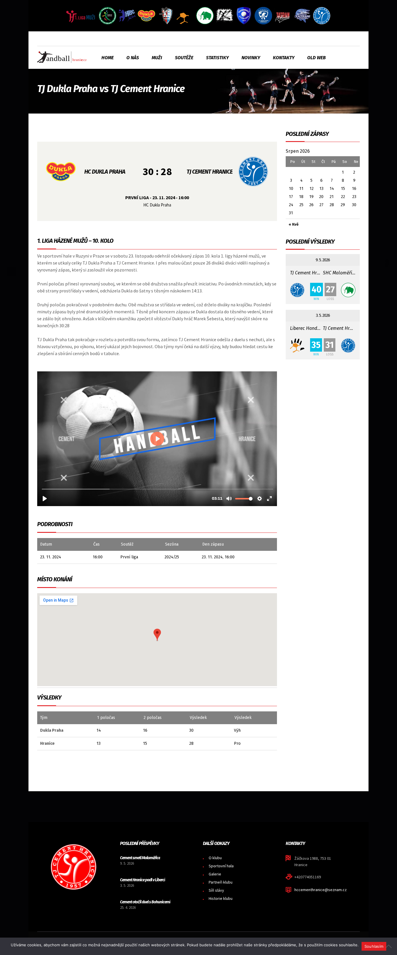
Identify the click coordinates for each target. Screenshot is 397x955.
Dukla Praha (51, 730)
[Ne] (390, 946)
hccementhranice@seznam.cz (320, 889)
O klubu (215, 857)
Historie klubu (221, 898)
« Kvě (293, 224)
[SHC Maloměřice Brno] (347, 290)
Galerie (215, 874)
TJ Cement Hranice (210, 171)
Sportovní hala (221, 865)
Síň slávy (216, 890)
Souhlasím (373, 946)
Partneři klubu (221, 882)
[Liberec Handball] (298, 345)
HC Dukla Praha (104, 171)
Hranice (47, 743)
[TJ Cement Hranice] (298, 290)
